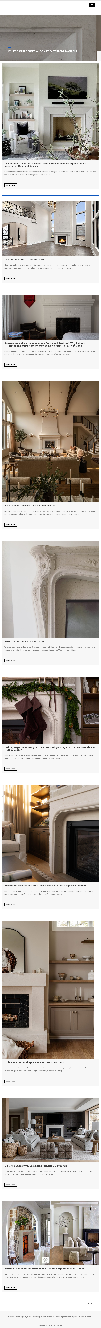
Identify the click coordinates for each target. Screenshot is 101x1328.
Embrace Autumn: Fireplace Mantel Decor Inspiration (34, 1062)
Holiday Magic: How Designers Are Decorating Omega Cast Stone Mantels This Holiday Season (50, 748)
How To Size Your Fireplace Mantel (24, 641)
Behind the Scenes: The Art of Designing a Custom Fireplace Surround (45, 885)
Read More (10, 185)
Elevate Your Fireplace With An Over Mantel (29, 505)
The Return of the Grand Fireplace (24, 259)
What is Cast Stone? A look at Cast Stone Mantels (42, 51)
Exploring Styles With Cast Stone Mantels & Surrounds (35, 1166)
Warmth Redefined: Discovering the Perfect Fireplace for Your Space (44, 1268)
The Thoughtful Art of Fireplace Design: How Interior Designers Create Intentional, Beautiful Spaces (45, 164)
